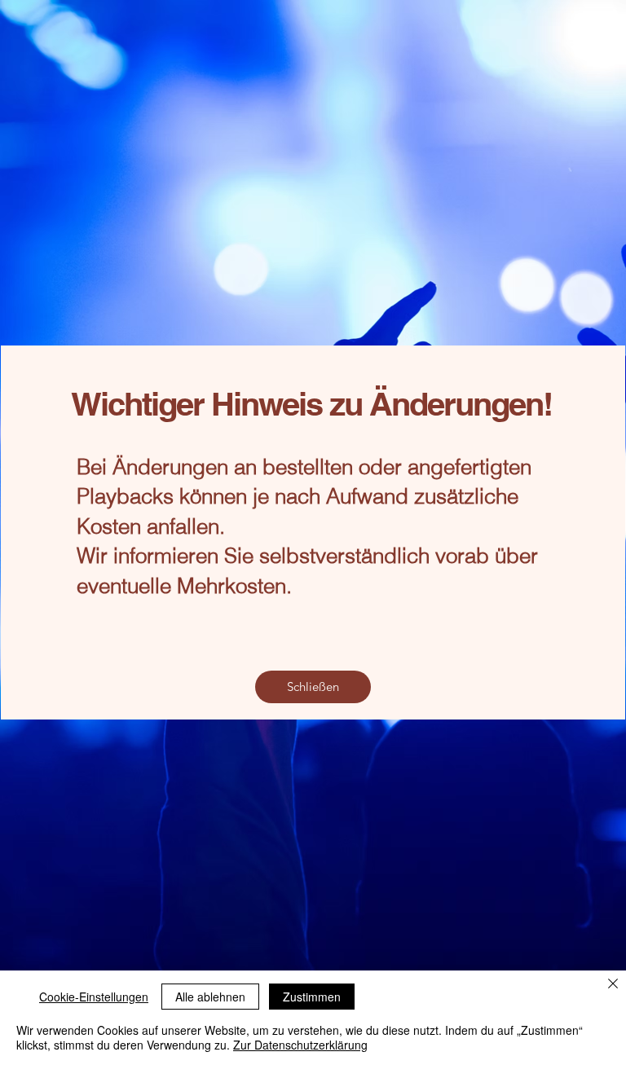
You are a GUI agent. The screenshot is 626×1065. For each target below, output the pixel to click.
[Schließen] (613, 985)
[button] (313, 687)
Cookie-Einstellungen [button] (93, 996)
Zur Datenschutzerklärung (300, 1044)
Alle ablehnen (210, 996)
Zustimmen (312, 996)
